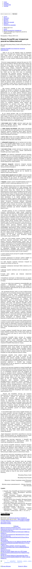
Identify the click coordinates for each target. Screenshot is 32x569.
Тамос (5, 2)
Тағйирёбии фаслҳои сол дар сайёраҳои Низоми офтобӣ (15, 541)
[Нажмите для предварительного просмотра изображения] (16, 50)
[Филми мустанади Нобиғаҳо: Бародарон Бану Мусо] (15, 557)
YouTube (6, 6)
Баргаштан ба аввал (6, 523)
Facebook (6, 3)
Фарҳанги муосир (5, 550)
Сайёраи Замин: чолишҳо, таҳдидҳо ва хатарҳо (13, 545)
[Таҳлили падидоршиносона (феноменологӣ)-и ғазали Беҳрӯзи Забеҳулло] (15, 537)
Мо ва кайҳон (4, 540)
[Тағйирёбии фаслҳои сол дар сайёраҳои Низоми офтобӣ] (15, 543)
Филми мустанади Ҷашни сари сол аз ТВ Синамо (14, 551)
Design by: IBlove (22, 566)
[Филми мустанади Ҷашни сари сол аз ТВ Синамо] (15, 552)
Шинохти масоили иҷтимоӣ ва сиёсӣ (10, 527)
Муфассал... (4, 533)
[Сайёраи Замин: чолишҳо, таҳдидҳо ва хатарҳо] (15, 547)
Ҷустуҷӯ (15, 13)
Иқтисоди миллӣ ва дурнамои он (18, 517)
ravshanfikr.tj (12, 561)
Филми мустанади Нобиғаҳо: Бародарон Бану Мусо (14, 555)
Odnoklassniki (7, 4)
